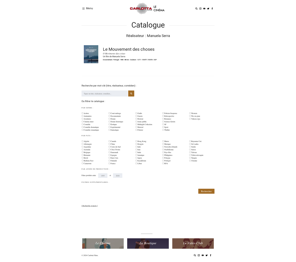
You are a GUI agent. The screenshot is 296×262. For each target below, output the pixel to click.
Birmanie (87, 155)
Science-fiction (169, 121)
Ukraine (194, 160)
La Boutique (148, 243)
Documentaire (116, 116)
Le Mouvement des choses (128, 49)
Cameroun (87, 163)
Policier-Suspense (170, 113)
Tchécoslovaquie (197, 155)
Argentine (87, 147)
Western (194, 113)
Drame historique (117, 121)
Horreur (140, 119)
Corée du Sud (116, 147)
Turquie (194, 158)
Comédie (87, 124)
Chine (113, 144)
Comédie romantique (91, 130)
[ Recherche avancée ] (90, 205)
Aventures (87, 119)
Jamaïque (140, 155)
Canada (113, 141)
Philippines (168, 155)
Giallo (139, 113)
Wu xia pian (195, 116)
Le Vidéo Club (193, 243)
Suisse (193, 149)
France (113, 163)
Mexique (167, 144)
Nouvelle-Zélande (170, 147)
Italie (139, 152)
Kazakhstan (141, 160)
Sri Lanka (194, 144)
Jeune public (142, 121)
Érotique (114, 124)
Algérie (86, 141)
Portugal (167, 160)
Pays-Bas (167, 152)
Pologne (167, 158)
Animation (87, 116)
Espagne (114, 155)
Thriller (167, 130)
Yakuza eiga (195, 119)
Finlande (114, 160)
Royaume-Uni (196, 141)
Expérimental (115, 127)
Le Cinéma (103, 243)
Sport (166, 127)
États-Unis (114, 158)
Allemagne (88, 144)
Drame (113, 119)
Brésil (86, 158)
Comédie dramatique (91, 127)
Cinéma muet (88, 121)
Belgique (87, 152)
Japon (139, 158)
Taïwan (194, 152)
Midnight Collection (144, 124)
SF (165, 124)
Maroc (166, 141)
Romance (167, 119)
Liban (139, 163)
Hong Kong (141, 141)
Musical (140, 127)
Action (86, 113)
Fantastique (115, 130)
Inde (139, 147)
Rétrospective (169, 116)
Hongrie (140, 144)
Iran (138, 149)
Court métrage (116, 113)
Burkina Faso (88, 160)
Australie (87, 149)
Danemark (114, 152)
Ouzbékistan (168, 149)
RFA (166, 163)
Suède (193, 147)
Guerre (140, 116)
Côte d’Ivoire (115, 149)
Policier (140, 130)
